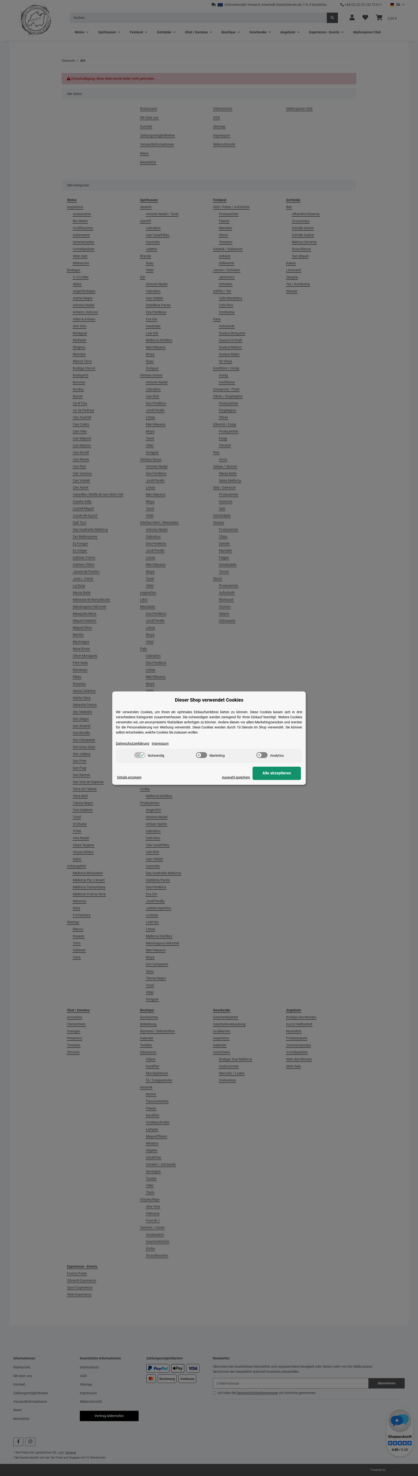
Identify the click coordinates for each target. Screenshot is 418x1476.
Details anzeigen (129, 777)
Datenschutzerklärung (132, 743)
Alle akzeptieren (276, 773)
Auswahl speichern (236, 777)
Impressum (160, 743)
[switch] (139, 755)
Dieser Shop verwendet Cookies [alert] (209, 700)
